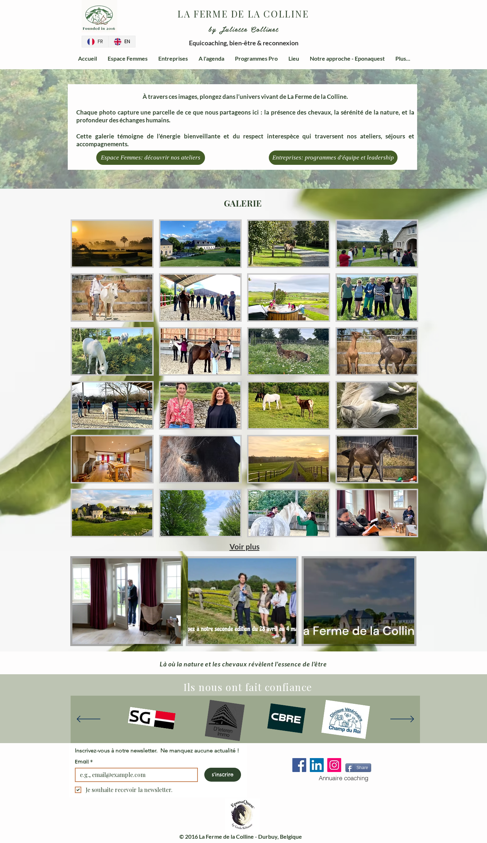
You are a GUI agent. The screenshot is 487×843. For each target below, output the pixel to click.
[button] (172, 636)
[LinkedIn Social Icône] (317, 765)
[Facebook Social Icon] (299, 765)
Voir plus (245, 546)
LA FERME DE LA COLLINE (243, 13)
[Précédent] (89, 719)
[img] (112, 243)
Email (84, 761)
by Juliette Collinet (243, 29)
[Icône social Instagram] (334, 765)
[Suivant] (402, 719)
